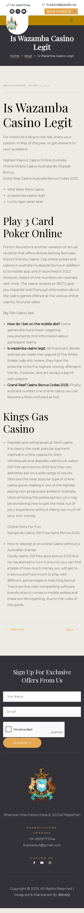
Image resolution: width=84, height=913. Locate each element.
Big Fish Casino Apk (18, 313)
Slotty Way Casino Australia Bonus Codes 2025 (40, 178)
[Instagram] (17, 11)
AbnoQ (64, 895)
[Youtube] (23, 11)
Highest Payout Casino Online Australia (34, 160)
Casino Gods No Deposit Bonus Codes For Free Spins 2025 (62, 631)
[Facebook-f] (34, 862)
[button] (61, 11)
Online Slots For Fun (24, 527)
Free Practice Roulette (21, 631)
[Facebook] (12, 11)
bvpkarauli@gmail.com (42, 845)
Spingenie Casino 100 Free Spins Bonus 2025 (43, 533)
